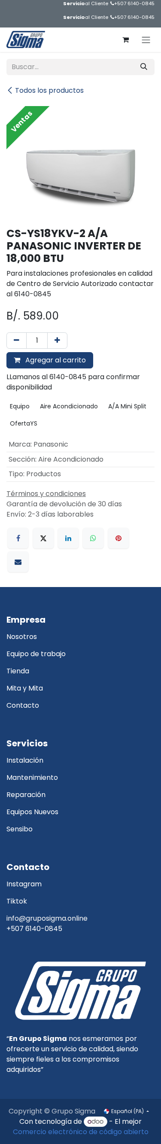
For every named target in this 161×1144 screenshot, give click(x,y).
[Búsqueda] (144, 67)
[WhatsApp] (93, 538)
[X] (43, 538)
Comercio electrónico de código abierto (81, 1132)
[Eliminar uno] (16, 340)
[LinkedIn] (68, 538)
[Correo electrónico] (18, 561)
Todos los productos (49, 90)
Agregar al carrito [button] (55, 360)
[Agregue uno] (57, 340)
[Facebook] (18, 538)
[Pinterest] (118, 538)
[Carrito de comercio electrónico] (125, 39)
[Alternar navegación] (146, 40)
